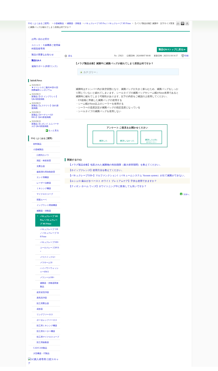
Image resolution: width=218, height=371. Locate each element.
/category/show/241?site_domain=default (34, 166)
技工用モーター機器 (46, 331)
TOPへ (186, 194)
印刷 (186, 55)
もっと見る (54, 130)
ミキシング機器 (44, 188)
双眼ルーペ (42, 199)
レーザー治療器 (44, 183)
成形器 (40, 309)
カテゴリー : (90, 72)
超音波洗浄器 (43, 292)
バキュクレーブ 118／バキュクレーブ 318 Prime (49, 233)
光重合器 (41, 166)
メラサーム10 (46, 262)
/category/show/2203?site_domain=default (34, 326)
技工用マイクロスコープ (48, 337)
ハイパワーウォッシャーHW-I (49, 270)
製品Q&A (36, 60)
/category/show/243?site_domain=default (34, 200)
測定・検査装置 (44, 160)
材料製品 (37, 144)
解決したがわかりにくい (151, 141)
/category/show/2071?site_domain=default (34, 183)
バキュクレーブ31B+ (49, 242)
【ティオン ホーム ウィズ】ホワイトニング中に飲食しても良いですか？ (107, 186)
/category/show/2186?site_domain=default (34, 315)
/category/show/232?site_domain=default (34, 155)
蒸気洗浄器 (42, 298)
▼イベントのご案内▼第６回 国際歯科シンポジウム (45, 88)
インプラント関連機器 (47, 205)
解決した (103, 141)
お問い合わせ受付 (40, 39)
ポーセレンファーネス (47, 320)
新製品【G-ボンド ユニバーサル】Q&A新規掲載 (45, 125)
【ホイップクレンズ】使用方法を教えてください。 (96, 170)
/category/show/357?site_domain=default (34, 303)
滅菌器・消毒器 (74, 23)
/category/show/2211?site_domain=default (34, 337)
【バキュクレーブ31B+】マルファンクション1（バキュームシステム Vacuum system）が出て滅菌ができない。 (127, 175)
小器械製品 (59, 23)
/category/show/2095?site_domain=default (34, 188)
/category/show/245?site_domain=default (34, 172)
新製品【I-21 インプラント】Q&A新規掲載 (45, 97)
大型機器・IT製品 (41, 353)
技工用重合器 (43, 303)
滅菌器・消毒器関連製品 (49, 285)
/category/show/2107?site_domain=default (34, 194)
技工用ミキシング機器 (47, 325)
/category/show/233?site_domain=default (34, 161)
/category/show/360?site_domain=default (34, 211)
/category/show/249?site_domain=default (34, 292)
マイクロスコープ (45, 194)
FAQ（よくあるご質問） (39, 23)
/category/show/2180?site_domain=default (34, 205)
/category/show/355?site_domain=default (34, 298)
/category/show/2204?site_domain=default (34, 331)
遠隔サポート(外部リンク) (44, 66)
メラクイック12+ (48, 257)
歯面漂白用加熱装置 (46, 172)
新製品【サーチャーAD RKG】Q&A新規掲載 (42, 116)
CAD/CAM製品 (40, 348)
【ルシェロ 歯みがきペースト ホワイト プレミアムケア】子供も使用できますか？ (113, 181)
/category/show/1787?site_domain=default (30, 348)
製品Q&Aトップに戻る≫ (172, 49)
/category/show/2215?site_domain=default (34, 342)
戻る (70, 56)
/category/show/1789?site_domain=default (30, 353)
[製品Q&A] (127, 38)
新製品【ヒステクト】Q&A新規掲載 (45, 106)
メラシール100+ (47, 277)
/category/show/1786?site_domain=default (30, 144)
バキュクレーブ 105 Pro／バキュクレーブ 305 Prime (107, 23)
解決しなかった (127, 141)
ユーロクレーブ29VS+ (49, 249)
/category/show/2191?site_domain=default (34, 320)
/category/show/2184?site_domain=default (34, 309)
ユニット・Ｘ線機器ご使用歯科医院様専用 (46, 47)
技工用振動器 (43, 342)
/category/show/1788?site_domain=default (30, 150)
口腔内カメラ (43, 155)
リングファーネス (45, 314)
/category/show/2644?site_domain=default (34, 177)
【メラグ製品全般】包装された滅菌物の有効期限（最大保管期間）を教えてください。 (115, 164)
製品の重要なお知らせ (43, 54)
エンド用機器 (43, 177)
